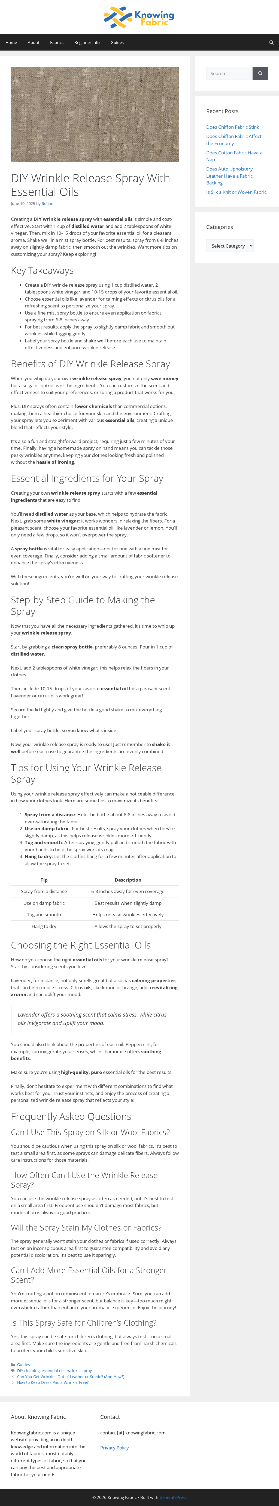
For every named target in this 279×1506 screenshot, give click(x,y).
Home (11, 42)
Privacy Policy (114, 1448)
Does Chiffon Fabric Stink (232, 127)
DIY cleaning (28, 1370)
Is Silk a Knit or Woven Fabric (236, 192)
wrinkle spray (79, 1370)
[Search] (260, 73)
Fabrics (56, 42)
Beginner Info (87, 42)
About (33, 42)
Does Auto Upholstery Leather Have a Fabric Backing (229, 176)
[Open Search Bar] (271, 42)
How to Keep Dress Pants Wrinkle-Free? (53, 1382)
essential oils (53, 1370)
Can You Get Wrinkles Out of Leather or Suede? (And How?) (70, 1376)
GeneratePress (173, 1497)
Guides (117, 42)
